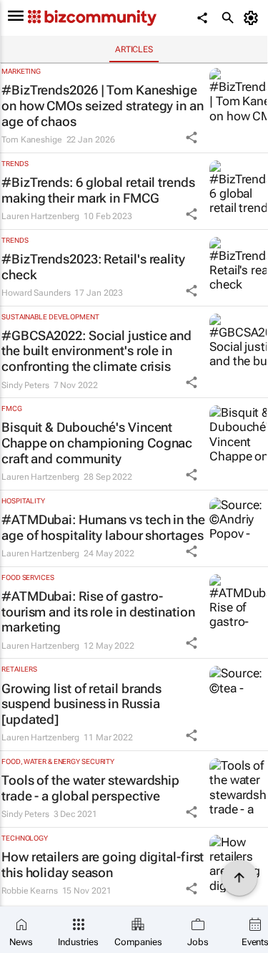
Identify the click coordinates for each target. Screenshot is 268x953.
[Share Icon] (191, 137)
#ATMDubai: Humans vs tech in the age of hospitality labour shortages (103, 527)
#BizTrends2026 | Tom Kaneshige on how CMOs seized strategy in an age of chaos (102, 105)
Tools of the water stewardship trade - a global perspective (90, 788)
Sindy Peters (25, 385)
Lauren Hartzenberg (40, 216)
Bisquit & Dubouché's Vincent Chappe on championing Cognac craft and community (96, 442)
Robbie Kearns (29, 891)
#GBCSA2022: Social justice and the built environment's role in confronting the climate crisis (96, 351)
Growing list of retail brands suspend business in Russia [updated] (81, 704)
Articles (134, 49)
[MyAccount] (253, 18)
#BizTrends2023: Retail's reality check (93, 266)
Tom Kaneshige (31, 140)
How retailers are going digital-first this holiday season (102, 864)
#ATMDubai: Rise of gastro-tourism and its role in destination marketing (98, 611)
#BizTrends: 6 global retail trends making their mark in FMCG (98, 190)
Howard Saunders (36, 293)
